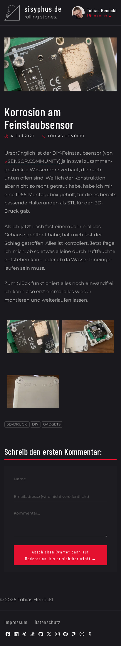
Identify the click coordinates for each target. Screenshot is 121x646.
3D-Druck (17, 424)
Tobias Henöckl (66, 136)
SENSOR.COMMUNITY (33, 161)
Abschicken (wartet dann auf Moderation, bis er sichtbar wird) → (60, 555)
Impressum (16, 622)
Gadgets (51, 424)
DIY (35, 424)
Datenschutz (47, 622)
